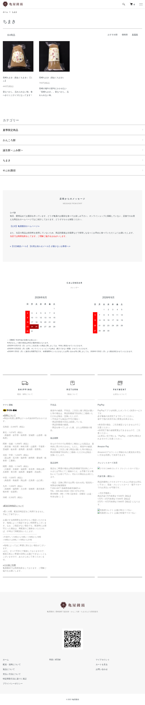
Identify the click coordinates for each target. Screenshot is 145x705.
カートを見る (102, 664)
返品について (9, 669)
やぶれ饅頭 (9, 170)
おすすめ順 (113, 34)
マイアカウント (103, 659)
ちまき (14, 12)
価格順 (125, 34)
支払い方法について (12, 674)
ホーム (5, 12)
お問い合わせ (102, 669)
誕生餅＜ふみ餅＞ (13, 150)
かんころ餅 (9, 140)
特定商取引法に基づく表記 (15, 678)
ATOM (57, 659)
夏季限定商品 (10, 130)
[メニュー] (141, 4)
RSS (51, 659)
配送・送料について (12, 664)
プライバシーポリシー (13, 683)
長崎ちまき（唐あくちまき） (52, 77)
